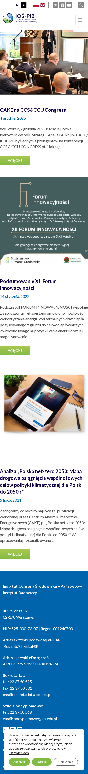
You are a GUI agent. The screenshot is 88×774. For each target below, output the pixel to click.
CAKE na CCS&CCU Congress (33, 110)
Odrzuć (42, 762)
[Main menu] (80, 20)
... (61, 146)
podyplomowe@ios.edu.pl (35, 718)
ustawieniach (19, 753)
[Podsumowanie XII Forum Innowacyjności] (44, 221)
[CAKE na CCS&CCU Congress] (44, 50)
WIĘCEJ (15, 160)
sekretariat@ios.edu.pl (32, 694)
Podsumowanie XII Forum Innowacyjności (28, 284)
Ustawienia (65, 762)
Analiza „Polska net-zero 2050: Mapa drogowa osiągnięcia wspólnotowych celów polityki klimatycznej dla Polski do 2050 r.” (41, 481)
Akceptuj (19, 762)
